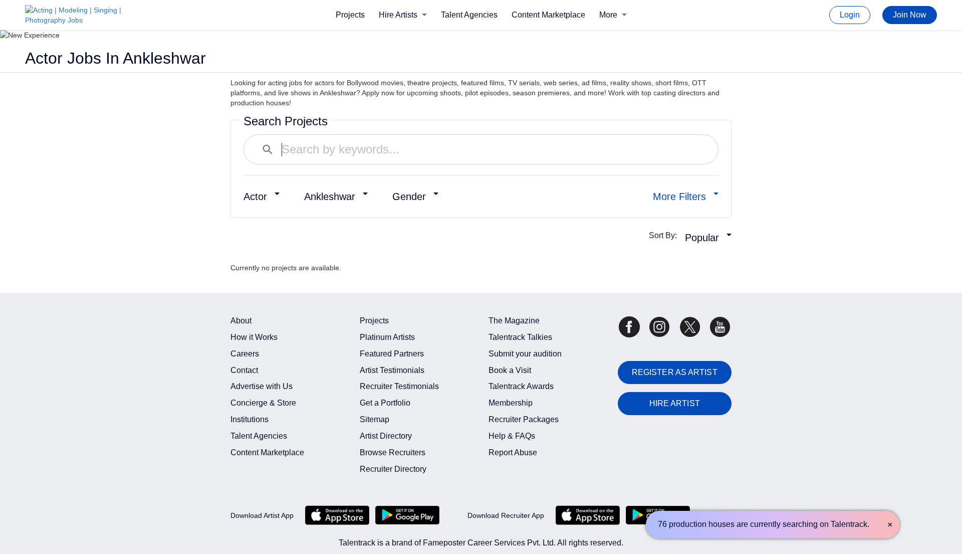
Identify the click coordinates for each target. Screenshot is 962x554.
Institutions (249, 419)
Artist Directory (386, 436)
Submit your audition (525, 353)
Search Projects (286, 121)
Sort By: (666, 235)
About (241, 320)
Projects (350, 15)
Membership (511, 403)
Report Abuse (513, 452)
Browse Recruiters (392, 452)
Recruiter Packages (524, 419)
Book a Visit (510, 370)
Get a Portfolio (385, 403)
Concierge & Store (263, 403)
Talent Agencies (469, 15)
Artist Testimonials (392, 370)
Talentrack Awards (521, 386)
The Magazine (514, 320)
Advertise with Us (261, 386)
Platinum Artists (387, 337)
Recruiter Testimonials (399, 386)
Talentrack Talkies (520, 337)
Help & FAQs (512, 436)
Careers (244, 353)
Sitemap (374, 419)
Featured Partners (392, 353)
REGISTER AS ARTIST (674, 372)
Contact (244, 370)
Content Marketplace (548, 15)
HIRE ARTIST (674, 403)
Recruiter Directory (393, 469)
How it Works (254, 337)
